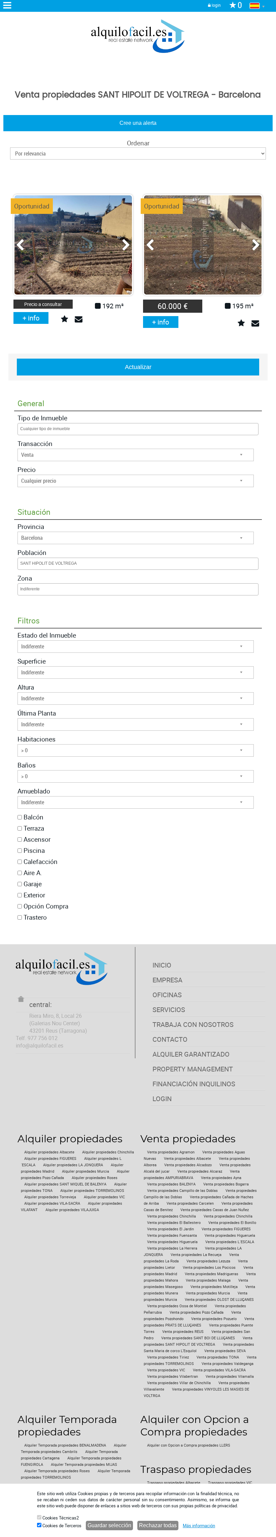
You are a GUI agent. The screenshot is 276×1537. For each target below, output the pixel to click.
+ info (31, 318)
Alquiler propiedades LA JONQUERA (73, 1165)
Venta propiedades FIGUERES (226, 1229)
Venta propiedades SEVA (225, 1350)
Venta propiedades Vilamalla (230, 1376)
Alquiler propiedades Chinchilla (108, 1152)
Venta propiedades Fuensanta (172, 1235)
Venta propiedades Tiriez (168, 1357)
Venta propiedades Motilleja (214, 1286)
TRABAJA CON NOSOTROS (193, 1024)
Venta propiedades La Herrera (172, 1248)
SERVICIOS (168, 1009)
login (216, 5)
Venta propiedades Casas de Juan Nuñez (214, 1209)
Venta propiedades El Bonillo (232, 1222)
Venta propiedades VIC (166, 1370)
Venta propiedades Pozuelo (214, 1318)
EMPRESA (167, 979)
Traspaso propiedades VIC (230, 1482)
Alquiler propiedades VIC (104, 1197)
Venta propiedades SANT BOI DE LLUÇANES (198, 1338)
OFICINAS (167, 994)
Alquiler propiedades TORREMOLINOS (92, 1190)
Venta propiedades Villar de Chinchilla (179, 1382)
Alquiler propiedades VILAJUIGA (72, 1209)
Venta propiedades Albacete (187, 1158)
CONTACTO (169, 1039)
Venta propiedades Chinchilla (171, 1216)
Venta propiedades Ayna (221, 1177)
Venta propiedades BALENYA (171, 1184)
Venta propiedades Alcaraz (199, 1171)
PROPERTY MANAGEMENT (192, 1068)
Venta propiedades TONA (218, 1357)
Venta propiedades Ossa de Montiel (177, 1306)
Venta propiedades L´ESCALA (229, 1241)
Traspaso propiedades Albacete (173, 1482)
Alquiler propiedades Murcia (85, 1171)
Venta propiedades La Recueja (196, 1254)
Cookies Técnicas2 (60, 1518)
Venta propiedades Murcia (208, 1293)
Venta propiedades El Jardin (170, 1229)
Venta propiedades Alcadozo (188, 1165)
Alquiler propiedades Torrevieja (50, 1197)
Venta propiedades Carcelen (190, 1203)
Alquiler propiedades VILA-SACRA (52, 1203)
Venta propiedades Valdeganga (227, 1363)
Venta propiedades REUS (183, 1331)
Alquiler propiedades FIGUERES (50, 1158)
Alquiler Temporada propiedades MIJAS (84, 1464)
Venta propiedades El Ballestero (174, 1222)
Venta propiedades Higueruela (230, 1235)
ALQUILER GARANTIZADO (191, 1054)
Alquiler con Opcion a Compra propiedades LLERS (188, 1445)
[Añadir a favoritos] (64, 319)
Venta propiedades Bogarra (226, 1184)
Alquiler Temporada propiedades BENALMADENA (65, 1445)
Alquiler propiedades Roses (94, 1177)
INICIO (161, 965)
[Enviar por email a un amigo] (78, 319)
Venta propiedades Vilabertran (172, 1376)
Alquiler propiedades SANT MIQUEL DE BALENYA (65, 1184)
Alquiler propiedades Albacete (49, 1152)
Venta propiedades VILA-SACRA (219, 1370)
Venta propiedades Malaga (208, 1280)
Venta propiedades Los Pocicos (209, 1267)
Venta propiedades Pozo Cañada (196, 1312)
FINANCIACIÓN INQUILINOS (193, 1083)
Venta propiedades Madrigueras (211, 1273)
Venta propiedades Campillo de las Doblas (182, 1190)
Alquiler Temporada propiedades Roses (57, 1471)
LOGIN (162, 1098)
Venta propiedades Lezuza (208, 1261)
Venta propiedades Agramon (171, 1152)
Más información (199, 1525)
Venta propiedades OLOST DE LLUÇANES (219, 1299)
